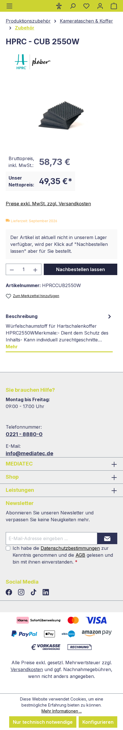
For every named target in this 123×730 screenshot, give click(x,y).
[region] (61, 115)
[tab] (59, 331)
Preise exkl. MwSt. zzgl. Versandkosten (48, 203)
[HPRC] (61, 62)
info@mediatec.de (29, 453)
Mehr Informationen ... (61, 711)
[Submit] (107, 538)
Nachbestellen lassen (80, 269)
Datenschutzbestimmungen (70, 548)
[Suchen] (73, 5)
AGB (80, 555)
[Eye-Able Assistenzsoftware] (59, 5)
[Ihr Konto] (100, 5)
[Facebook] (9, 592)
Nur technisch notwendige (43, 722)
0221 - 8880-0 (24, 434)
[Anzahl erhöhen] (35, 269)
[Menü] (9, 6)
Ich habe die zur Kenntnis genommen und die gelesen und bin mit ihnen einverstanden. (63, 555)
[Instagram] (22, 592)
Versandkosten (27, 669)
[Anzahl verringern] (12, 269)
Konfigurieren (98, 722)
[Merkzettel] (86, 5)
